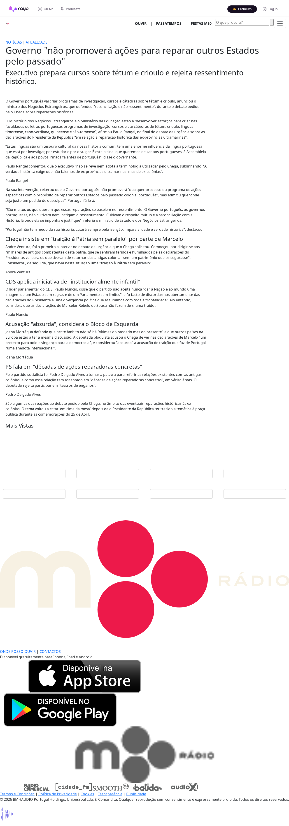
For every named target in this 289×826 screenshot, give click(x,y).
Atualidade (36, 42)
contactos (50, 651)
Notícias (13, 42)
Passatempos (169, 23)
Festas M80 (201, 23)
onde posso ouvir (18, 651)
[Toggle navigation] (280, 23)
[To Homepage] (18, 9)
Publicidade (136, 793)
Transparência (110, 793)
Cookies (87, 793)
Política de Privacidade (57, 793)
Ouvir (142, 23)
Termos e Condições (17, 793)
